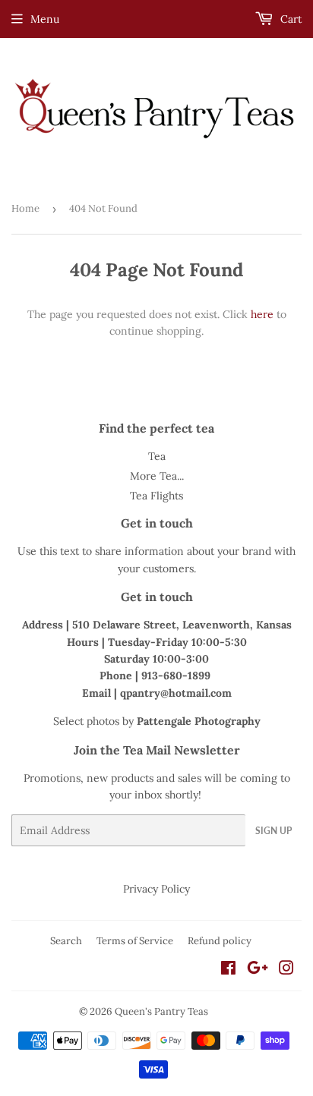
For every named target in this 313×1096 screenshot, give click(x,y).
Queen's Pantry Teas (161, 1011)
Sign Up (273, 830)
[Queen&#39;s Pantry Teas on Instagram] (286, 970)
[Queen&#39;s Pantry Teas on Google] (257, 970)
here (262, 314)
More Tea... (157, 476)
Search (66, 940)
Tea (157, 456)
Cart (289, 19)
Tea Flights (156, 495)
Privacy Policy (156, 889)
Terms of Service (134, 940)
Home (25, 208)
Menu (44, 19)
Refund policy (219, 940)
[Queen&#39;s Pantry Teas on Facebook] (228, 970)
